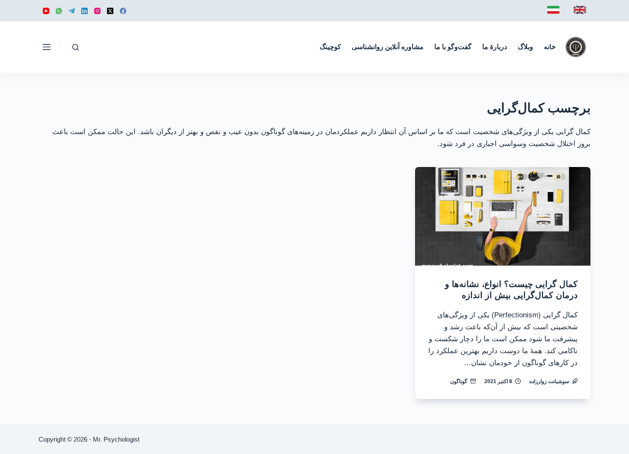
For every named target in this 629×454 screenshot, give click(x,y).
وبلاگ (525, 46)
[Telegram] (71, 11)
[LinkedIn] (84, 11)
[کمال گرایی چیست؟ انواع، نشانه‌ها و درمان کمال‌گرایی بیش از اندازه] (502, 216)
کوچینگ (330, 46)
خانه (550, 46)
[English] (579, 10)
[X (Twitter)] (110, 11)
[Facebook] (123, 11)
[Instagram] (97, 11)
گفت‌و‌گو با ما (453, 46)
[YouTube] (46, 11)
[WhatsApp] (59, 11)
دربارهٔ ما (494, 46)
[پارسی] (553, 10)
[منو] (46, 47)
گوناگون (458, 381)
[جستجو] (75, 47)
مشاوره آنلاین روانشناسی (388, 46)
